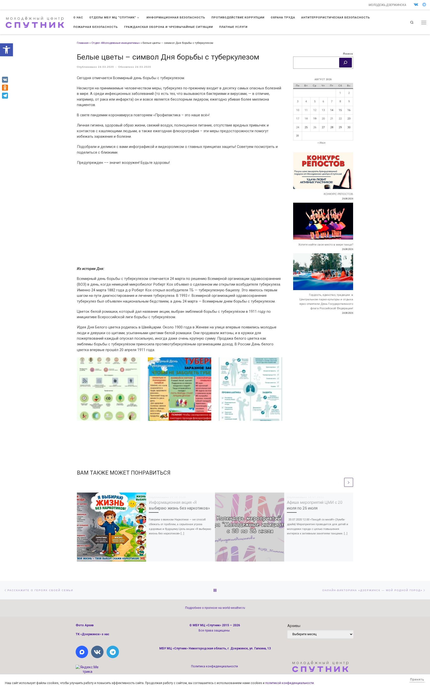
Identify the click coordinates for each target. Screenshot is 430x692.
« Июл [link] (321, 142)
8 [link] (340, 101)
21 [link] (331, 118)
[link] (6, 49)
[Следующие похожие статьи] (348, 482)
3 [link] (297, 101)
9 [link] (349, 101)
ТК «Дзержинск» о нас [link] (92, 634)
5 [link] (315, 101)
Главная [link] (83, 43)
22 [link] (340, 118)
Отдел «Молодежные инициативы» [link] (115, 43)
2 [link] (349, 93)
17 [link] (297, 118)
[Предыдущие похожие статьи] (338, 482)
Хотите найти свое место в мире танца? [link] (325, 244)
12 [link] (314, 110)
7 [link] (331, 101)
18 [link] (306, 118)
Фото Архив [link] (85, 625)
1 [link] (340, 93)
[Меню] (424, 22)
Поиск (348, 53)
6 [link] (323, 101)
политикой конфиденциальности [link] (289, 683)
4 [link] (306, 101)
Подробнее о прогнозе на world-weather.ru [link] (215, 608)
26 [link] (314, 127)
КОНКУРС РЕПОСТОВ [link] (338, 194)
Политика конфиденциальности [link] (214, 666)
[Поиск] (345, 63)
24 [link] (297, 127)
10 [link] (297, 110)
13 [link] (323, 110)
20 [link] (323, 118)
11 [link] (306, 110)
